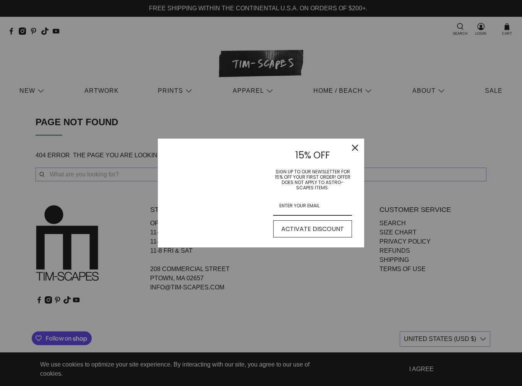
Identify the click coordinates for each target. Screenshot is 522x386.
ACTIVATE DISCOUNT (312, 228)
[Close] (355, 148)
